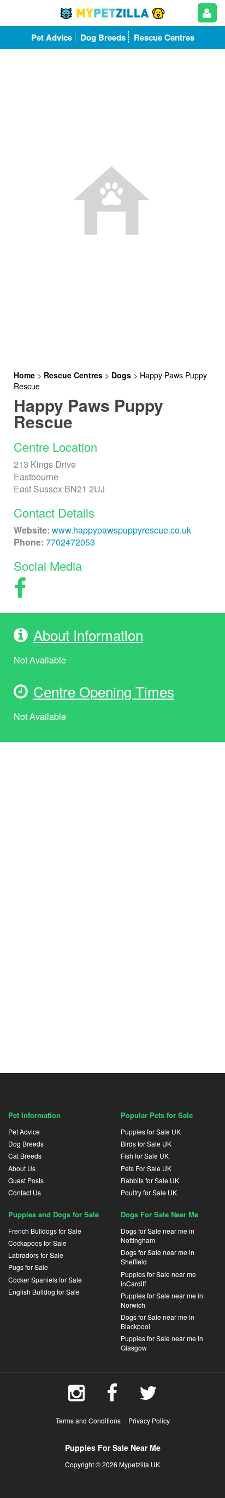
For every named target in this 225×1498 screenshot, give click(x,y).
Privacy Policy (149, 1420)
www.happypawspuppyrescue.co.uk (121, 530)
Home (24, 375)
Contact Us (24, 1192)
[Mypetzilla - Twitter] (148, 1396)
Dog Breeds (26, 1143)
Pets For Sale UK (146, 1168)
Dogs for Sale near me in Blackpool (157, 1321)
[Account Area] (207, 12)
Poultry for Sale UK (149, 1192)
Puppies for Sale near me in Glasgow (162, 1343)
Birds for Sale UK (146, 1143)
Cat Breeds (25, 1155)
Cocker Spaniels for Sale (45, 1279)
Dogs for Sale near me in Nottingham (157, 1235)
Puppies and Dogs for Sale (53, 1214)
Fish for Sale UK (145, 1155)
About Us (21, 1168)
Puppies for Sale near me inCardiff (158, 1278)
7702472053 (70, 542)
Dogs (121, 375)
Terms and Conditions (88, 1420)
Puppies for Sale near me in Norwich (162, 1300)
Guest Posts (26, 1180)
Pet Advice (24, 1131)
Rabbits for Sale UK (150, 1180)
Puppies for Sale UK (151, 1131)
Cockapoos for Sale (37, 1242)
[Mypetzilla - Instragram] (76, 1396)
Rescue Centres (73, 375)
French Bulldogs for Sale (44, 1230)
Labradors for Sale (35, 1254)
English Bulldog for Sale (44, 1291)
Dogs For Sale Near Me (159, 1214)
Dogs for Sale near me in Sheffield (157, 1256)
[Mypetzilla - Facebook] (111, 1396)
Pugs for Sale (28, 1267)
